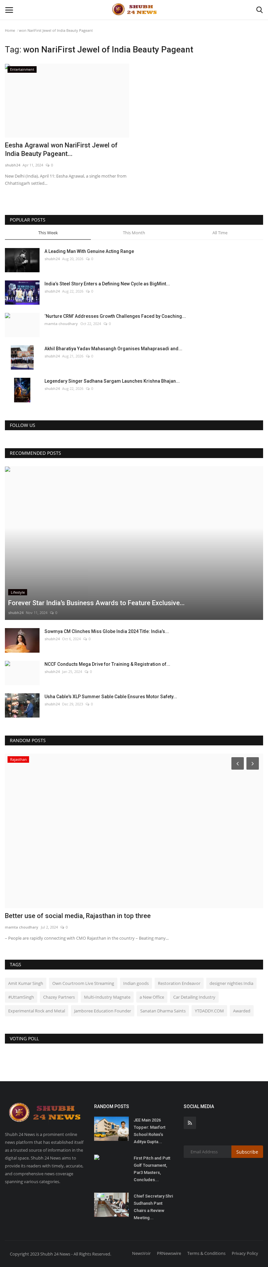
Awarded (241, 1011)
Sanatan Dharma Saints (163, 1011)
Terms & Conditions (206, 1253)
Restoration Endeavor (179, 983)
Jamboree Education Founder (102, 1011)
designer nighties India (231, 983)
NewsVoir (141, 1253)
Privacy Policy (245, 1253)
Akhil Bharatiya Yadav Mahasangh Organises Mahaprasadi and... (113, 348)
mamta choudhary (61, 323)
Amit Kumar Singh (25, 983)
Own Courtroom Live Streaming (83, 983)
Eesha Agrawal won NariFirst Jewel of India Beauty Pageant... (61, 149)
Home (10, 30)
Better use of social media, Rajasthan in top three (78, 916)
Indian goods (136, 983)
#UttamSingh (21, 997)
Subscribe (247, 1152)
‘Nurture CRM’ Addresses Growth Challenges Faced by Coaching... (115, 316)
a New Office (152, 997)
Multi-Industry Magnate (107, 997)
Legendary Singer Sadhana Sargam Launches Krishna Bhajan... (112, 381)
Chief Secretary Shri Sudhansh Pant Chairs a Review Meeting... (153, 1207)
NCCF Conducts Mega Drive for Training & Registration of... (107, 664)
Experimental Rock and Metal (36, 1011)
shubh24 (12, 165)
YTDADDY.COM (209, 1011)
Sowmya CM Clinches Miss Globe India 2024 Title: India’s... (106, 631)
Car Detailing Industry (194, 997)
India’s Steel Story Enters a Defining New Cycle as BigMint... (107, 283)
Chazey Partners (59, 997)
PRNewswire (169, 1253)
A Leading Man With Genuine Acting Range (89, 251)
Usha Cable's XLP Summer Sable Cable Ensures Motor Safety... (110, 696)
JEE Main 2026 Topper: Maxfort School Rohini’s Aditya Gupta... (149, 1131)
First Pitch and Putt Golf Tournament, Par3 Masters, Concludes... (152, 1169)
